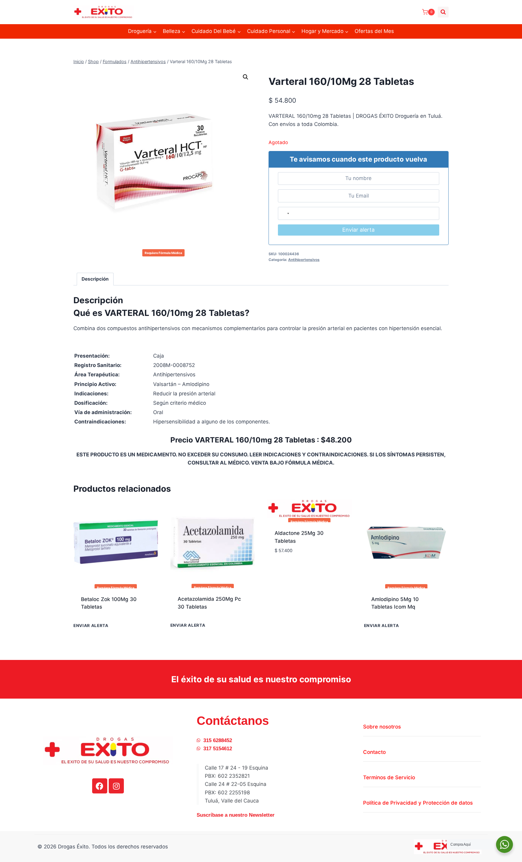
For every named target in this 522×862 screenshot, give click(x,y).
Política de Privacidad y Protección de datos (418, 803)
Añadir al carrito (104, 626)
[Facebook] (99, 785)
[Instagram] (116, 785)
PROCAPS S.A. (196, 618)
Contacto (374, 752)
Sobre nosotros (382, 727)
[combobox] (285, 213)
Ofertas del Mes (374, 31)
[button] (245, 77)
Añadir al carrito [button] (297, 568)
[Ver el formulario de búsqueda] (443, 12)
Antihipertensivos (304, 259)
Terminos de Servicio (389, 777)
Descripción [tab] (95, 279)
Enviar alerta (358, 230)
